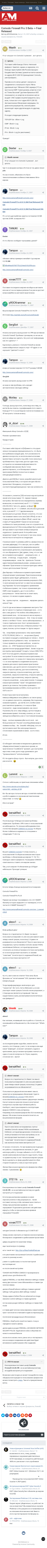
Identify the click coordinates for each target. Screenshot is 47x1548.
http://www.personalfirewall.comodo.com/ (18, 198)
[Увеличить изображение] (20, 799)
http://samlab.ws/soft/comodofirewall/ (24, 315)
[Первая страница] (2, 41)
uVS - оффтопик (16, 1518)
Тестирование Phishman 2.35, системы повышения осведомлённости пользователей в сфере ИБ (27, 1498)
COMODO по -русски (16, 1097)
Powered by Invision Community (24, 1544)
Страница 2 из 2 (23, 42)
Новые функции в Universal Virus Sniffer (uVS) (27, 1448)
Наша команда (20, 2)
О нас (40, 2)
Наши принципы (31, 2)
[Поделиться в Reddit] (22, 1415)
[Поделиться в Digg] (14, 1415)
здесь (20, 1380)
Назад (8, 41)
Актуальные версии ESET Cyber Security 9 (25, 1486)
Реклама (11, 2)
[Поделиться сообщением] (43, 50)
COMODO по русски (25, 829)
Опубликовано (20, 50)
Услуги (4, 2)
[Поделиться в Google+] (11, 1415)
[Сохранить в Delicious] (18, 1415)
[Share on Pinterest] (30, 1415)
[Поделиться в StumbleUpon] (26, 1415)
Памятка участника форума (14, 1435)
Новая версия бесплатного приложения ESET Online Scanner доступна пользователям (27, 1466)
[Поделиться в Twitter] (3, 1415)
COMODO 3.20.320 (15, 852)
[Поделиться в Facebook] (7, 1415)
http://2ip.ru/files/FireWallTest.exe (28, 1250)
